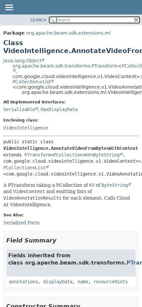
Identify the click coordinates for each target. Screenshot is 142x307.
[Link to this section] (61, 240)
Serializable (19, 109)
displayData (57, 281)
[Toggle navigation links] (9, 8)
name (83, 281)
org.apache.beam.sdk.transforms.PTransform (65, 66)
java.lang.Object (22, 60)
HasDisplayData (59, 109)
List (47, 81)
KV (87, 154)
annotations (23, 281)
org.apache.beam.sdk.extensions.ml (68, 33)
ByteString (106, 154)
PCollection (26, 81)
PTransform (37, 154)
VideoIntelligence (25, 127)
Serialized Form (21, 222)
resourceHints (110, 281)
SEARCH (38, 20)
